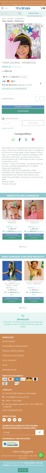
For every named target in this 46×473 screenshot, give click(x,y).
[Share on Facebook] (19, 139)
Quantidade (8, 99)
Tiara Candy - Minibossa (12, 222)
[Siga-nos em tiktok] (14, 420)
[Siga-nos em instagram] (4, 420)
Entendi (23, 470)
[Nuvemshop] (23, 453)
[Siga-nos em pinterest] (19, 420)
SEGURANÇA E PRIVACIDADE (15, 346)
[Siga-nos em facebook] (9, 420)
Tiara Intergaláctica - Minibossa (34, 222)
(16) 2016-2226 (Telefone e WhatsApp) (20, 393)
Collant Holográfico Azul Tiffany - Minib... (12, 283)
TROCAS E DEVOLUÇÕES (13, 356)
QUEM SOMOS (8, 341)
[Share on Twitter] (26, 139)
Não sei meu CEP (7, 128)
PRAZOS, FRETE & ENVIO (13, 351)
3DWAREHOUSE (9, 370)
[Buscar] (19, 13)
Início (4, 19)
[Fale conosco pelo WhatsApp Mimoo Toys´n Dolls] (41, 455)
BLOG (4, 365)
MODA (10, 19)
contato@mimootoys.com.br (17, 397)
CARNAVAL (19, 19)
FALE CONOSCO (9, 360)
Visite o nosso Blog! (13, 401)
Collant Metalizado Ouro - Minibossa (33, 283)
